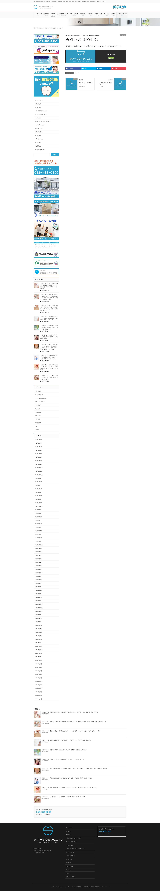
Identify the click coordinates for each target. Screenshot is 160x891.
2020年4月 (39, 667)
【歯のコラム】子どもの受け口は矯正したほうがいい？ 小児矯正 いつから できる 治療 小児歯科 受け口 (71, 731)
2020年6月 (39, 664)
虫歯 (37, 429)
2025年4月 (39, 492)
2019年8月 (39, 695)
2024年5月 (39, 527)
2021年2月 (39, 639)
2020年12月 (39, 643)
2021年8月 (39, 618)
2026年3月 (39, 457)
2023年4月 (39, 562)
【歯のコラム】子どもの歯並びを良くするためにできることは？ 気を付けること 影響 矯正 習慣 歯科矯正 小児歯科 (75, 768)
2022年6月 (39, 583)
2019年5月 (39, 699)
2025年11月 (39, 471)
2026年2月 (39, 460)
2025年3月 (39, 495)
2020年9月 (39, 653)
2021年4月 (39, 632)
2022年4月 (39, 590)
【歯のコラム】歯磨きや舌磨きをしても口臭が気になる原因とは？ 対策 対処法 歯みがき (49, 318)
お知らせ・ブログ (41, 149)
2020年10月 (39, 650)
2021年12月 (39, 604)
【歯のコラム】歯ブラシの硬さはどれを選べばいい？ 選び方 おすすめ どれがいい (49, 327)
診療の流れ (39, 132)
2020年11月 (39, 646)
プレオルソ (38, 117)
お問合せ (38, 146)
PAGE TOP (155, 862)
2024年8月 (39, 516)
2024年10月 (39, 509)
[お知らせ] (72, 84)
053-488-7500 (41, 852)
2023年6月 (39, 558)
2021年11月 (39, 607)
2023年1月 (39, 565)
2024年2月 (39, 537)
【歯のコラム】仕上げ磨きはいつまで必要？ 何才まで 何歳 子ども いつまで (49, 377)
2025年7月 (39, 485)
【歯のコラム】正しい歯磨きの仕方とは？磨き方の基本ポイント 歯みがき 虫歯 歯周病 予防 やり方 (70, 712)
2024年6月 (39, 523)
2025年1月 (39, 502)
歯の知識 (38, 415)
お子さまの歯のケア (41, 114)
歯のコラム (39, 412)
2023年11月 (39, 548)
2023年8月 (39, 555)
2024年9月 (39, 513)
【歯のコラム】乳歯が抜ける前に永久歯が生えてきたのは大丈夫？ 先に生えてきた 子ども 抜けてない (70, 787)
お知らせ (123, 35)
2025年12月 (39, 467)
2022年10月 (39, 572)
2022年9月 (39, 576)
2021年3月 (39, 636)
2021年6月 (39, 625)
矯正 (37, 426)
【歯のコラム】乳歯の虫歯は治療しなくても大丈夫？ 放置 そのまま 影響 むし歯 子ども (49, 357)
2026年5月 (39, 450)
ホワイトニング (40, 125)
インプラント (39, 394)
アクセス (38, 142)
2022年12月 (39, 569)
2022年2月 (39, 597)
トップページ (39, 100)
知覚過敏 (38, 422)
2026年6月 (39, 446)
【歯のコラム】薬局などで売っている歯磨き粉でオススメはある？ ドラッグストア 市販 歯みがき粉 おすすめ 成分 (74, 721)
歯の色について (39, 128)
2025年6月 (39, 488)
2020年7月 (39, 660)
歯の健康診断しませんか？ (42, 110)
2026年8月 (39, 439)
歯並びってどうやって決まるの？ (43, 121)
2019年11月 (39, 685)
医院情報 (38, 135)
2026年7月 (39, 443)
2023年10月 (39, 551)
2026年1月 (39, 464)
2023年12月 (39, 544)
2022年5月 (39, 587)
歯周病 (38, 419)
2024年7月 (39, 520)
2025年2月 (39, 499)
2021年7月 (39, 621)
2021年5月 (39, 629)
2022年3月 (39, 593)
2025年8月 (39, 481)
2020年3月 (39, 671)
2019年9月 (39, 692)
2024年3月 (39, 534)
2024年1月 (39, 541)
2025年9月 (39, 478)
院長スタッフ (39, 139)
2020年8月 (39, 657)
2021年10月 (39, 611)
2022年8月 (39, 579)
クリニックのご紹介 (41, 398)
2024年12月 (39, 506)
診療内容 (38, 104)
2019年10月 (39, 688)
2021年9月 (39, 614)
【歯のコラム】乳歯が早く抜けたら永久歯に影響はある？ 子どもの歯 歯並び (49, 337)
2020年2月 (39, 674)
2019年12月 (39, 681)
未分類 (38, 408)
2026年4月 (39, 453)
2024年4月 (39, 530)
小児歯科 (38, 405)
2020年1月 (39, 678)
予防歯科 (38, 107)
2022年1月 (39, 600)
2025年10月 (39, 474)
